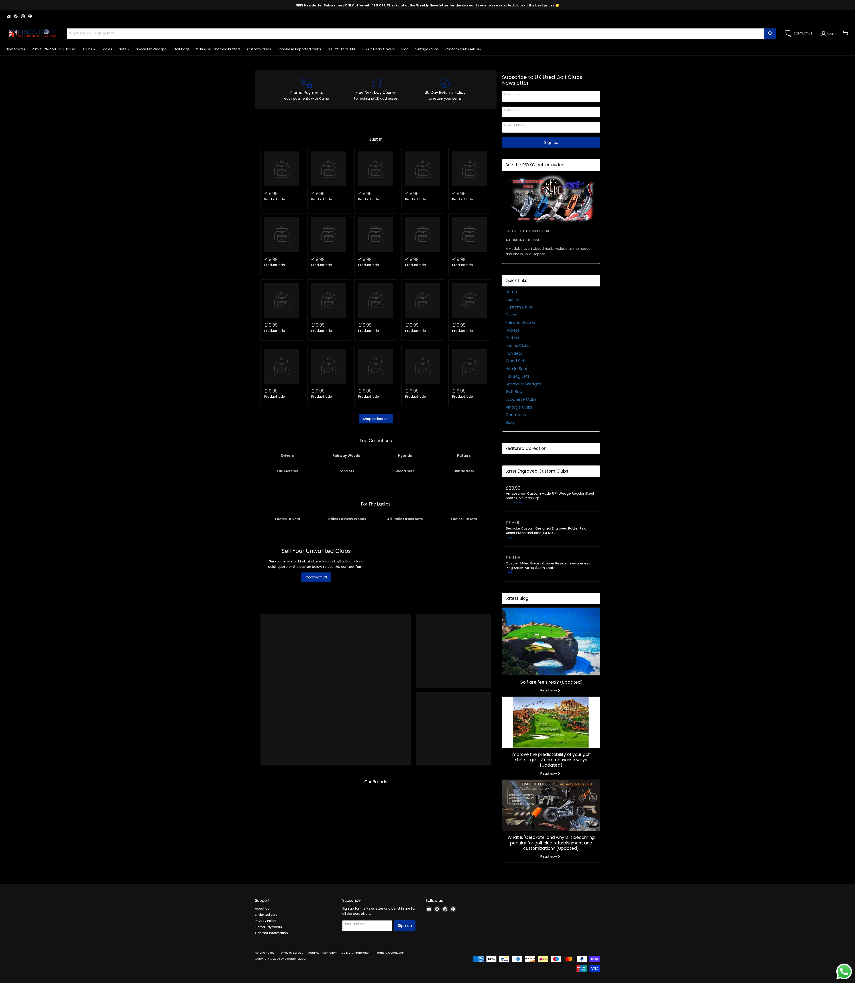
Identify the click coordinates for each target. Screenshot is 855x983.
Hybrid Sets (516, 368)
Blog (405, 49)
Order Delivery (266, 914)
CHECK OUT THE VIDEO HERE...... (530, 231)
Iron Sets (514, 353)
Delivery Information (356, 953)
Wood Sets (516, 361)
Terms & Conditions (389, 953)
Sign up (551, 142)
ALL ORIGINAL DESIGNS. (523, 240)
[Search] (770, 33)
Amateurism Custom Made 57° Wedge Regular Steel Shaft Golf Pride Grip (550, 495)
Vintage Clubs (427, 49)
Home (511, 291)
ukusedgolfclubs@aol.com (333, 561)
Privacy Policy (265, 921)
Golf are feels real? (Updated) (551, 682)
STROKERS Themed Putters (218, 49)
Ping (509, 537)
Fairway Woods (520, 322)
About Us (262, 908)
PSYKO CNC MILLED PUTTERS (54, 49)
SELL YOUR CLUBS (341, 49)
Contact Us (516, 414)
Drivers (512, 315)
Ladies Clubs (518, 345)
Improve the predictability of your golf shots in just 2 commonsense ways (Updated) (551, 759)
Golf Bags (181, 49)
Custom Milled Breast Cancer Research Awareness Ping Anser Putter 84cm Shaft (548, 565)
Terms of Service (291, 953)
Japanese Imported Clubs (299, 49)
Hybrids (513, 330)
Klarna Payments (268, 927)
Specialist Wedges (151, 49)
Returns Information (322, 953)
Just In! (512, 299)
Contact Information (271, 933)
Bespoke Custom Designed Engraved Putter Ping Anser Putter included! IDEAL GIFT (546, 530)
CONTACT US (316, 577)
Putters (512, 338)
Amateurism (514, 502)
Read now (549, 690)
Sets (123, 49)
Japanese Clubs (521, 399)
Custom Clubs (259, 49)
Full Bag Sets (518, 376)
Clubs (88, 49)
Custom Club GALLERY (463, 49)
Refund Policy (264, 953)
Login (831, 33)
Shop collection (376, 418)
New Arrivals (15, 49)
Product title (274, 199)
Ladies (107, 49)
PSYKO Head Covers (378, 49)
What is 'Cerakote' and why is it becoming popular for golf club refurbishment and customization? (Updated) (551, 842)
